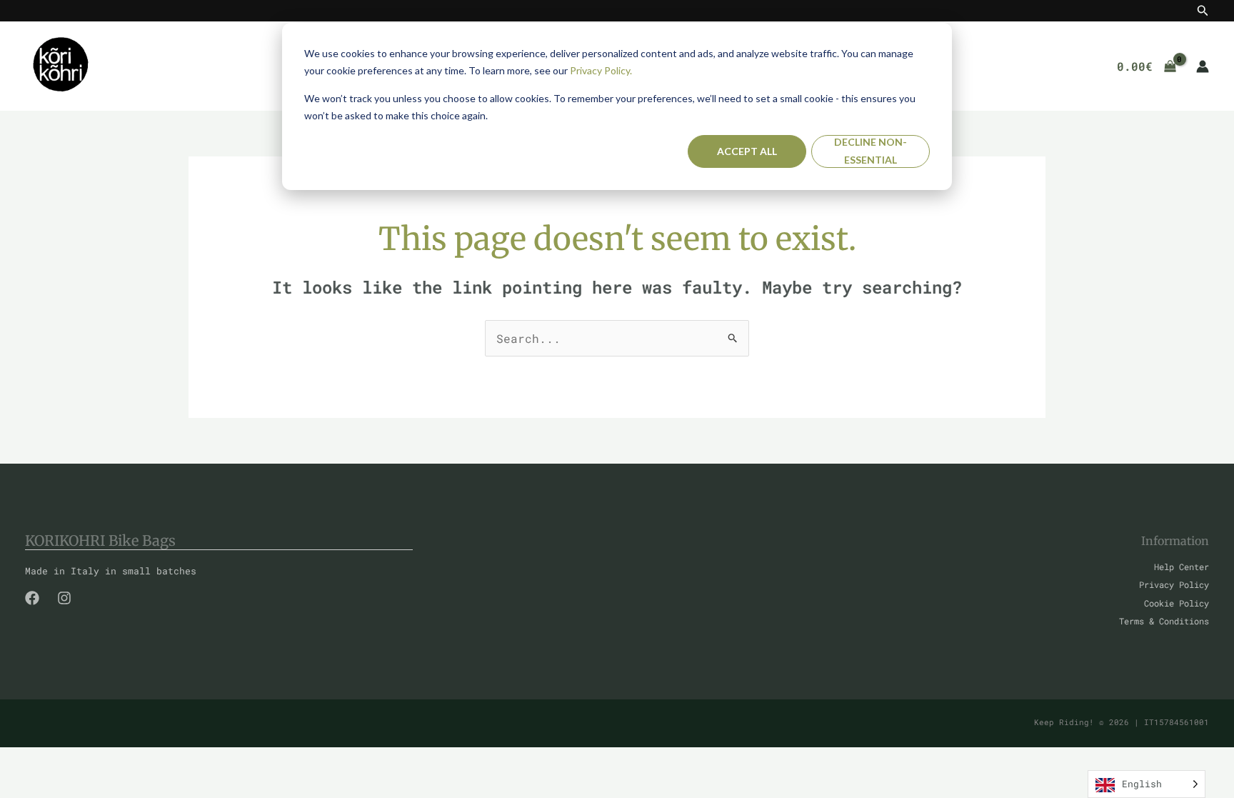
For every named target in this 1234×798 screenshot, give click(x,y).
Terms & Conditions (1164, 621)
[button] (1203, 11)
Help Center (1181, 566)
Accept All (747, 151)
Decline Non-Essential (870, 151)
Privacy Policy (1174, 584)
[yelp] (32, 598)
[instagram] (64, 598)
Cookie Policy (1176, 603)
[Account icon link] (1202, 66)
